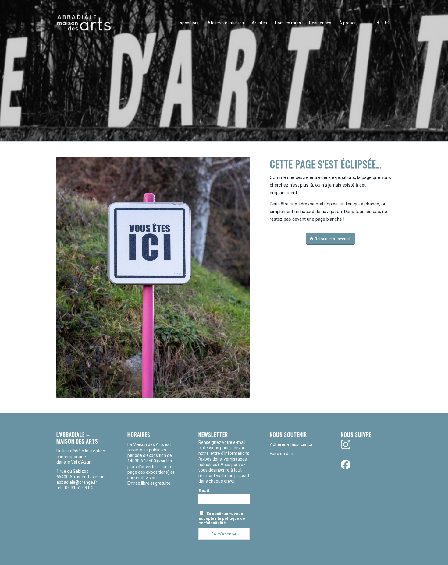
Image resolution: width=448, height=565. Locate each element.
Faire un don (281, 453)
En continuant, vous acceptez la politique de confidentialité (221, 518)
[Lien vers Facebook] (377, 22)
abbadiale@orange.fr (77, 482)
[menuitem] (189, 23)
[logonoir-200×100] (83, 23)
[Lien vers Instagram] (387, 22)
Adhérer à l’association (292, 444)
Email (203, 490)
